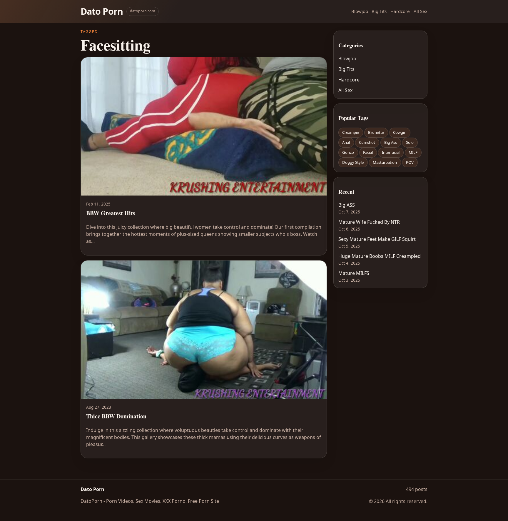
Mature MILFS (353, 273)
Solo (410, 142)
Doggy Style (353, 162)
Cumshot (367, 142)
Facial (368, 152)
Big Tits (379, 11)
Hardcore (400, 11)
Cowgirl (399, 132)
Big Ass (390, 142)
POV (410, 162)
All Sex (420, 11)
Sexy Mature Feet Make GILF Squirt (377, 239)
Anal (346, 142)
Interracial (391, 152)
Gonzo (348, 152)
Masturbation (385, 162)
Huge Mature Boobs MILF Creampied (379, 256)
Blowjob (359, 11)
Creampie (350, 132)
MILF (413, 152)
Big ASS (346, 205)
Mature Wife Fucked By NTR (369, 222)
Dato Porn (102, 11)
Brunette (376, 132)
